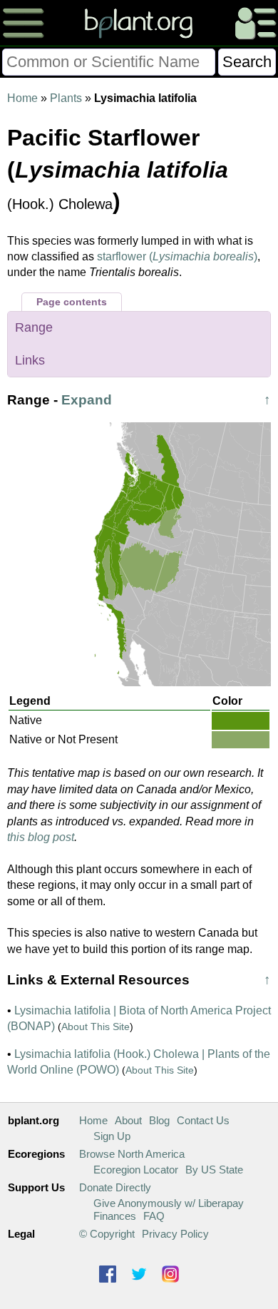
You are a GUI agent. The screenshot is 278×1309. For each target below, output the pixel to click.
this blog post (40, 837)
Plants (66, 98)
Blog (159, 1120)
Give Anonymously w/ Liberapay (168, 1203)
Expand (86, 399)
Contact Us (203, 1120)
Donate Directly (115, 1187)
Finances (114, 1216)
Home (22, 98)
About (128, 1120)
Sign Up (111, 1136)
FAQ (154, 1216)
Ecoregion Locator (135, 1169)
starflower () (177, 256)
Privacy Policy (175, 1234)
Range (34, 327)
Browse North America (132, 1154)
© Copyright (107, 1234)
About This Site (95, 1026)
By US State (214, 1169)
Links (30, 360)
